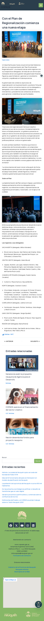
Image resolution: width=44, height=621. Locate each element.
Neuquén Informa (22, 569)
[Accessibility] (38, 604)
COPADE (6, 7)
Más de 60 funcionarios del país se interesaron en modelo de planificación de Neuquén (19, 479)
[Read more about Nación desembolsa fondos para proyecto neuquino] (22, 426)
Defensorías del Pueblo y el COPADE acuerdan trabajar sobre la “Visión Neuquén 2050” (21, 501)
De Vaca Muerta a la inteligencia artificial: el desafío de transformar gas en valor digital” (21, 490)
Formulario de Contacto (22, 555)
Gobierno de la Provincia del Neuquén (22, 567)
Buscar (4, 457)
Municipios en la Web (22, 572)
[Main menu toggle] (41, 5)
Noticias (8, 383)
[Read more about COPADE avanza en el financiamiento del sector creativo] (22, 396)
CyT (7, 413)
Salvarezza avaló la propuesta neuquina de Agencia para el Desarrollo (19, 377)
